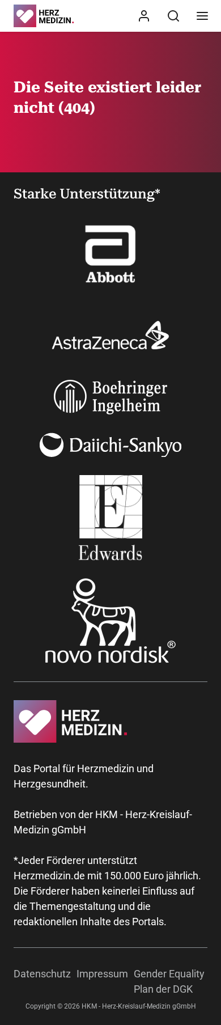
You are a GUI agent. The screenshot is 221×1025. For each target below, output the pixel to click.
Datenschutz (42, 974)
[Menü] (202, 16)
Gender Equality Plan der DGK (169, 981)
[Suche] (173, 16)
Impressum (102, 974)
